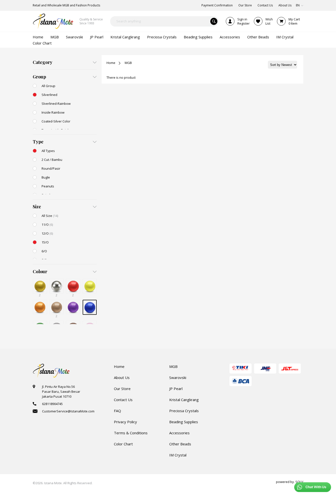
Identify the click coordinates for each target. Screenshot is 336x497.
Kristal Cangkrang (184, 399)
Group (39, 77)
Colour (40, 271)
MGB (128, 62)
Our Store (122, 388)
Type (38, 141)
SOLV (299, 482)
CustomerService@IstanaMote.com (68, 411)
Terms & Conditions (131, 432)
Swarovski (177, 377)
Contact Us (123, 399)
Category (42, 62)
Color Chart (123, 443)
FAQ (117, 410)
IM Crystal (177, 454)
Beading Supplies (183, 421)
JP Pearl (176, 388)
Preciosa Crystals (184, 410)
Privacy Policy (125, 421)
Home (111, 62)
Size (37, 206)
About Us (122, 377)
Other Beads (180, 443)
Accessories (179, 432)
